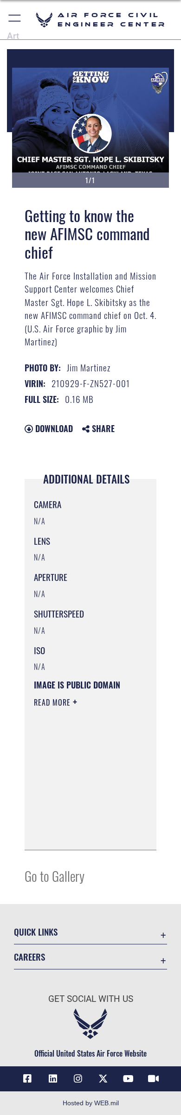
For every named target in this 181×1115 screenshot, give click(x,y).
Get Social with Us (90, 999)
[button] (15, 19)
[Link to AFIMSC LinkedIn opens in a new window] (53, 1079)
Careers (29, 956)
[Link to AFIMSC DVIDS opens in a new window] (154, 1079)
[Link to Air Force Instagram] (78, 1079)
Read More (53, 702)
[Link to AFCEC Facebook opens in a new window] (27, 1079)
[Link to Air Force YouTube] (128, 1079)
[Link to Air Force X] (103, 1079)
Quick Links (36, 931)
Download (53, 428)
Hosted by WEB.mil (91, 1103)
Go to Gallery (54, 876)
